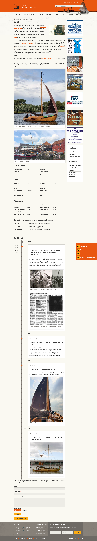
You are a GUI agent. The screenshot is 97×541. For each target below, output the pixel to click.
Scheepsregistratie (73, 179)
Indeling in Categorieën (74, 156)
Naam (15, 486)
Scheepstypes (72, 154)
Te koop (82, 250)
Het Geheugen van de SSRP (87, 257)
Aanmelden (77, 532)
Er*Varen (56, 14)
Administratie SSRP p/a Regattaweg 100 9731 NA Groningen (41, 529)
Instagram (83, 254)
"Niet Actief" (72, 170)
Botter (54, 174)
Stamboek (26, 14)
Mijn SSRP (78, 14)
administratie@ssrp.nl (41, 533)
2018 (16, 245)
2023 (16, 247)
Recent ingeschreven (74, 167)
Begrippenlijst (69, 2)
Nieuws (20, 14)
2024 (16, 250)
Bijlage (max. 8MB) (18, 508)
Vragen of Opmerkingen (20, 496)
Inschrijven (71, 14)
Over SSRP (48, 14)
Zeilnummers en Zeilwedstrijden (72, 173)
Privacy (77, 2)
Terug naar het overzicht (21, 518)
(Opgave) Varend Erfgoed (75, 165)
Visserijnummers (72, 176)
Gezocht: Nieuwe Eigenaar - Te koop (73, 162)
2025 (16, 252)
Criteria (33, 14)
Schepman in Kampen (46, 58)
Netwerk (63, 14)
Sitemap (74, 2)
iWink (76, 538)
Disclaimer (81, 2)
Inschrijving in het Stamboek (28, 43)
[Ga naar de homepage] (26, 5)
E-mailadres (17, 491)
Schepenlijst (83, 246)
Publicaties (40, 14)
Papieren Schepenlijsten (74, 159)
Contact (64, 2)
